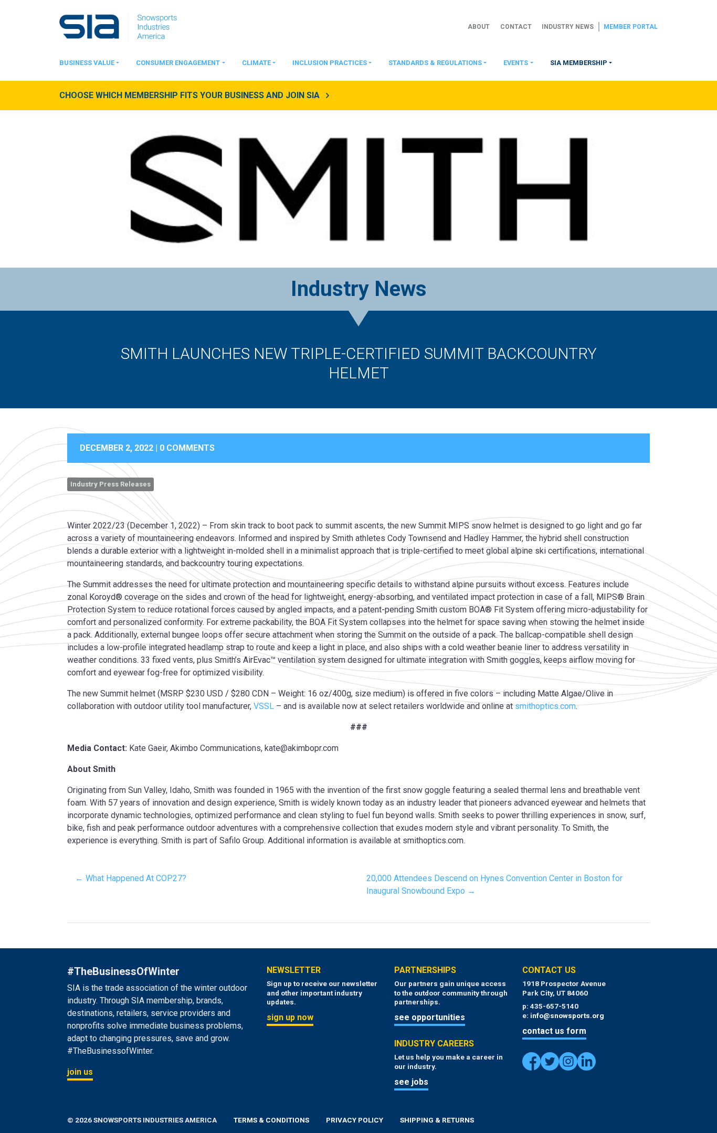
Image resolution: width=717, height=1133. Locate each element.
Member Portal (631, 26)
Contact (516, 26)
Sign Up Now (290, 1017)
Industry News (568, 26)
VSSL (264, 706)
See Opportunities (429, 1017)
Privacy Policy (354, 1120)
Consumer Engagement (178, 63)
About (479, 26)
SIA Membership (578, 63)
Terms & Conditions (271, 1120)
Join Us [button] (80, 1072)
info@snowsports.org (567, 1015)
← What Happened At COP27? (130, 878)
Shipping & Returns (437, 1120)
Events (515, 63)
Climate (256, 63)
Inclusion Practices (329, 63)
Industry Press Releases (110, 484)
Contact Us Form (554, 1031)
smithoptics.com (545, 706)
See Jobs (411, 1082)
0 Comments (187, 448)
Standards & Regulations (435, 63)
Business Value (86, 63)
